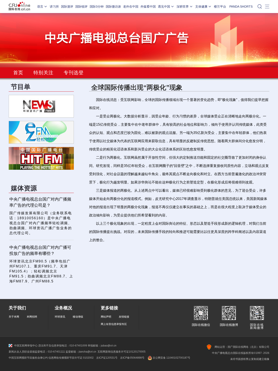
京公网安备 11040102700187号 (171, 357)
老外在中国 (130, 6)
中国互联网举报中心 (26, 345)
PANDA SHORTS (241, 6)
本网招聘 (32, 316)
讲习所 (54, 6)
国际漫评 (67, 6)
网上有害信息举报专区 (114, 324)
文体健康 (201, 6)
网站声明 (106, 316)
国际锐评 (81, 6)
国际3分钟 (97, 6)
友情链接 (124, 316)
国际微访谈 (113, 6)
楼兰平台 (220, 6)
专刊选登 (74, 72)
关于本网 (14, 316)
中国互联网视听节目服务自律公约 (28, 357)
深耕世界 (183, 6)
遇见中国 (164, 6)
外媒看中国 (148, 6)
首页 (18, 72)
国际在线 (19, 6)
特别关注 (43, 72)
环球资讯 (60, 316)
